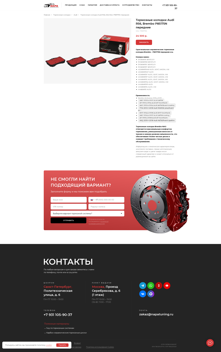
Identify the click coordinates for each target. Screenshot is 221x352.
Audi (75, 15)
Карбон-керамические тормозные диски (66, 333)
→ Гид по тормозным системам (59, 328)
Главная (47, 15)
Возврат (77, 343)
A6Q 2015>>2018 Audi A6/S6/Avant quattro (157, 120)
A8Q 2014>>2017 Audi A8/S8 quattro (154, 115)
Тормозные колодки (61, 15)
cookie (49, 345)
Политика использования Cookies (100, 347)
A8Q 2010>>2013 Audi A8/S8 (151, 101)
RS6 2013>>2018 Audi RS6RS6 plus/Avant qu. (156, 109)
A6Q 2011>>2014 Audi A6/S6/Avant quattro (157, 105)
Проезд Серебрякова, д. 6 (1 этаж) (106, 291)
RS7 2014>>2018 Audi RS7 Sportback (155, 113)
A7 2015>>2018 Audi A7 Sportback (153, 118)
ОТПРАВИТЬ (68, 220)
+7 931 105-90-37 (58, 315)
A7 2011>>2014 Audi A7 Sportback (153, 103)
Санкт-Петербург (57, 287)
